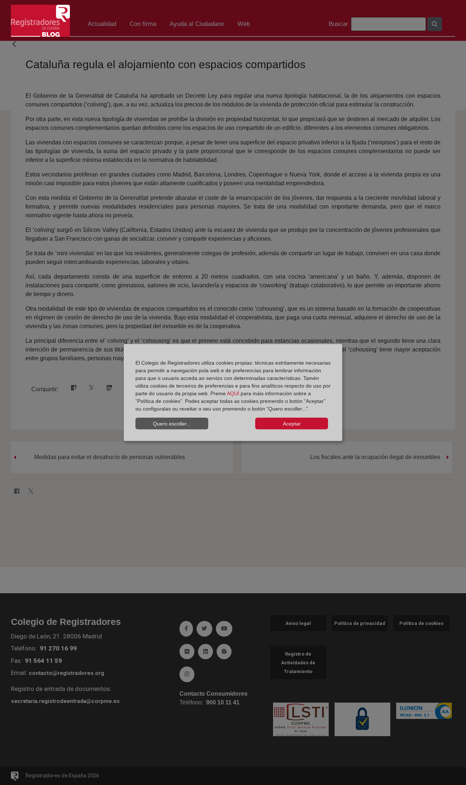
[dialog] (233, 392)
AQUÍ (233, 393)
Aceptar (292, 423)
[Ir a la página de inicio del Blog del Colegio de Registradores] (40, 20)
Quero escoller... (172, 423)
